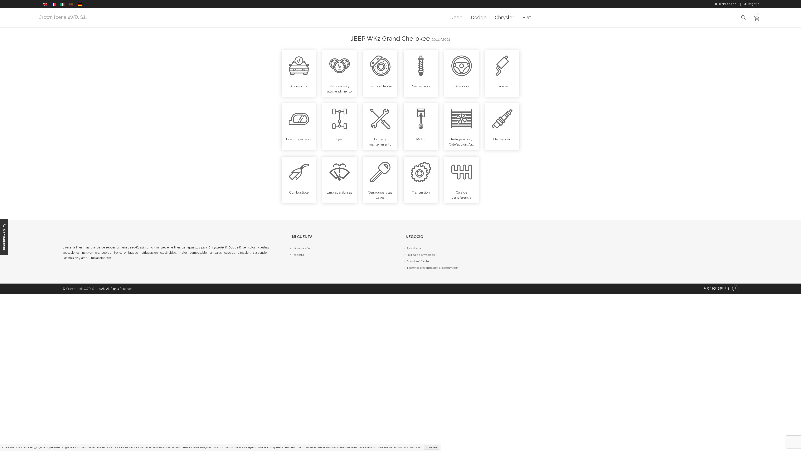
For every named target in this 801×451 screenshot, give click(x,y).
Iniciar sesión (726, 4)
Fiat (527, 17)
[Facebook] (735, 288)
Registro (752, 4)
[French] (53, 4)
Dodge (478, 17)
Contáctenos (4, 238)
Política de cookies (410, 447)
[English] (45, 4)
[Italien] (62, 4)
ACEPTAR (431, 447)
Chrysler (504, 17)
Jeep (456, 17)
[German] (80, 4)
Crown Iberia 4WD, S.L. (63, 17)
